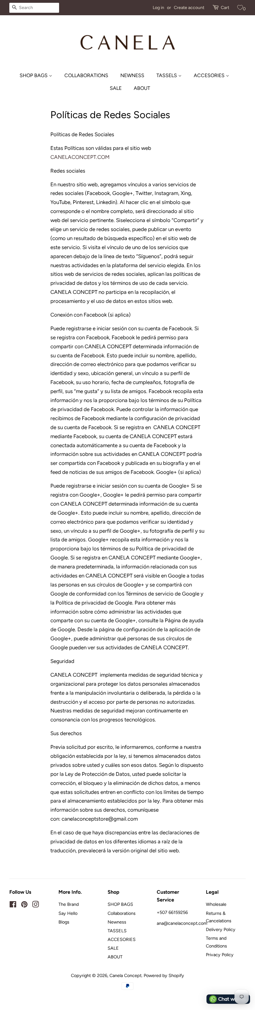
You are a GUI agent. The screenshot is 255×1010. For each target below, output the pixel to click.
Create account (189, 7)
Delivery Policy (220, 929)
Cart (225, 7)
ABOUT (142, 88)
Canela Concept (125, 975)
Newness (132, 75)
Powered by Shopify (164, 975)
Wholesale (216, 904)
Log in (158, 7)
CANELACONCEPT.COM (79, 157)
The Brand (68, 904)
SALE (116, 88)
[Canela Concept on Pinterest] (24, 905)
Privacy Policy (220, 954)
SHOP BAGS (34, 75)
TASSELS (167, 75)
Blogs (63, 922)
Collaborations (86, 75)
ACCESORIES (210, 75)
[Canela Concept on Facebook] (12, 905)
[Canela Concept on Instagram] (35, 905)
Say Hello (67, 913)
